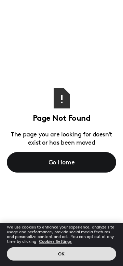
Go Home (62, 162)
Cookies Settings (55, 241)
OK (61, 253)
